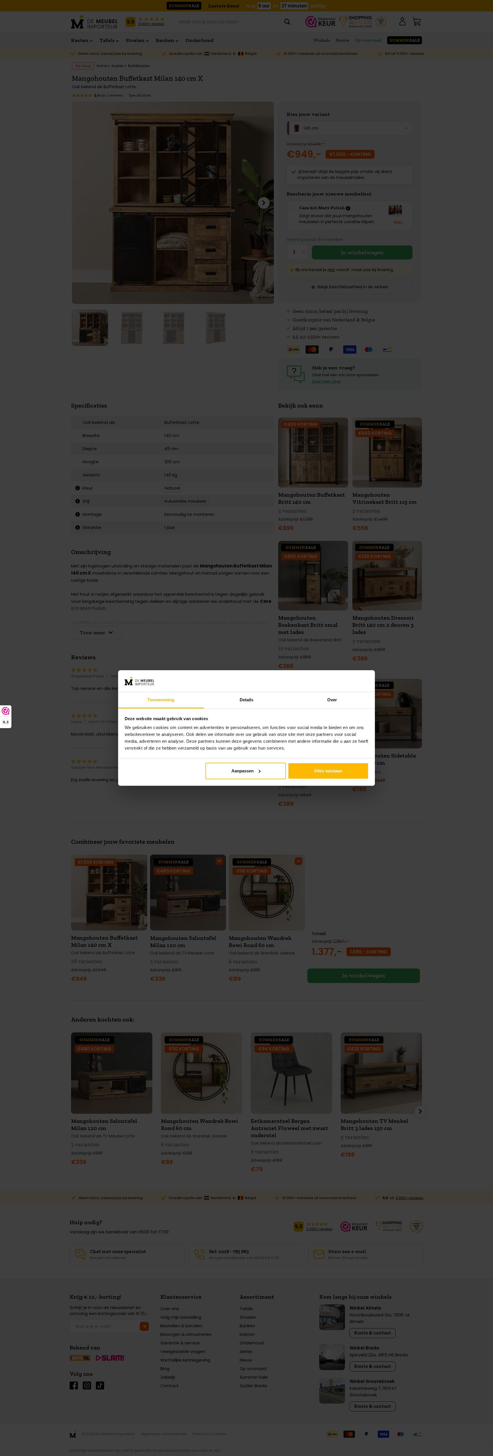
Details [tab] (247, 699)
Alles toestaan (328, 770)
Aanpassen (242, 770)
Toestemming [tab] (160, 699)
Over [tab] (332, 699)
